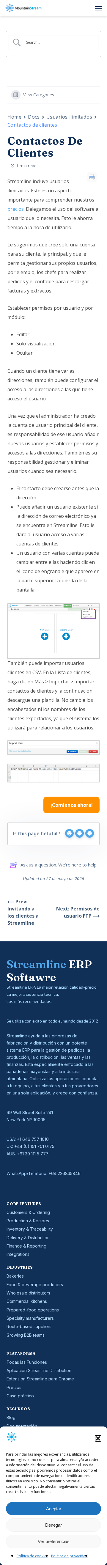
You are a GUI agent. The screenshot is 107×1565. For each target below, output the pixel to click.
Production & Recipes (28, 1220)
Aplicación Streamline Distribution (39, 1370)
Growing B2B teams (26, 1335)
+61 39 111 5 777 (32, 1153)
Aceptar (53, 1508)
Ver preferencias (54, 1541)
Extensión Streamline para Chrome (40, 1378)
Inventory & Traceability (30, 1228)
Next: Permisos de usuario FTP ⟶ (78, 912)
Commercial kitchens (27, 1301)
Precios (14, 1387)
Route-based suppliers (29, 1326)
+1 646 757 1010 (33, 1139)
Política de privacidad (69, 1555)
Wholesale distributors (28, 1292)
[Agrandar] (92, 611)
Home (14, 117)
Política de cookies (32, 1555)
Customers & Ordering (28, 1212)
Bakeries (15, 1275)
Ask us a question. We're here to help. (59, 865)
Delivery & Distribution (28, 1237)
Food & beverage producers (35, 1284)
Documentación (22, 1426)
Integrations (18, 1254)
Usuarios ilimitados (69, 117)
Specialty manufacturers (30, 1318)
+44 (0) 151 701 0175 (34, 1146)
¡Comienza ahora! (72, 805)
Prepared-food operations (33, 1309)
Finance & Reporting (26, 1245)
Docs (34, 117)
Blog (11, 1417)
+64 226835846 (64, 1173)
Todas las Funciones (27, 1362)
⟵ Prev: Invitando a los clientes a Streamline (23, 912)
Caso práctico (20, 1395)
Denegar (53, 1525)
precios (15, 209)
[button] (98, 1438)
